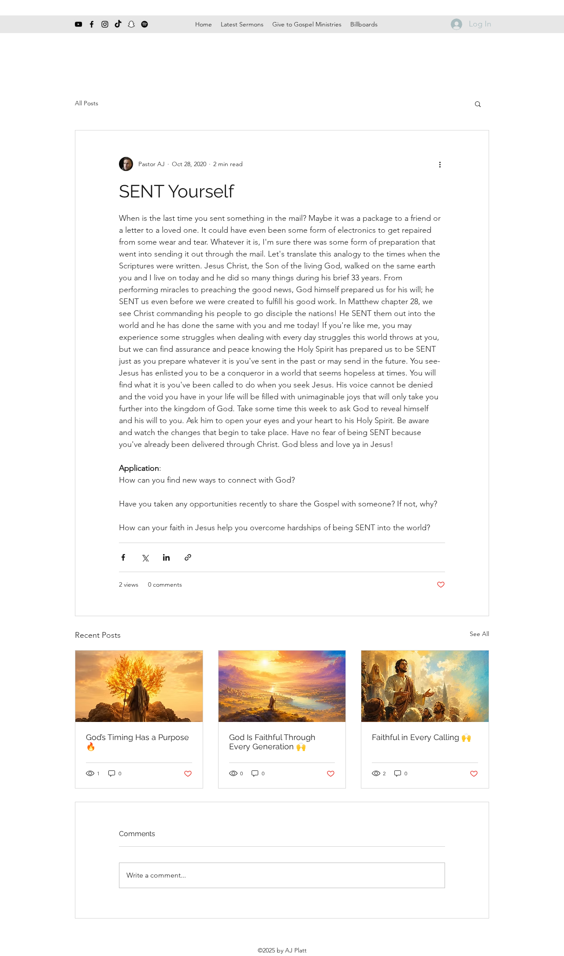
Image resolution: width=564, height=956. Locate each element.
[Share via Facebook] (123, 557)
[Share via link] (188, 557)
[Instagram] (104, 24)
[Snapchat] (131, 24)
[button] (478, 103)
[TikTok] (118, 24)
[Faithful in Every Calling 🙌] (425, 686)
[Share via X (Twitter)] (145, 557)
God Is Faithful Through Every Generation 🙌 (272, 742)
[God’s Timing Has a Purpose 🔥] (139, 686)
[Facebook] (91, 24)
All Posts (86, 103)
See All (479, 634)
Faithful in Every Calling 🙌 (421, 737)
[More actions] (439, 164)
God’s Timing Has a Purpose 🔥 (137, 742)
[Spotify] (144, 24)
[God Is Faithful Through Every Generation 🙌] (282, 686)
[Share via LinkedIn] (166, 557)
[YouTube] (78, 24)
